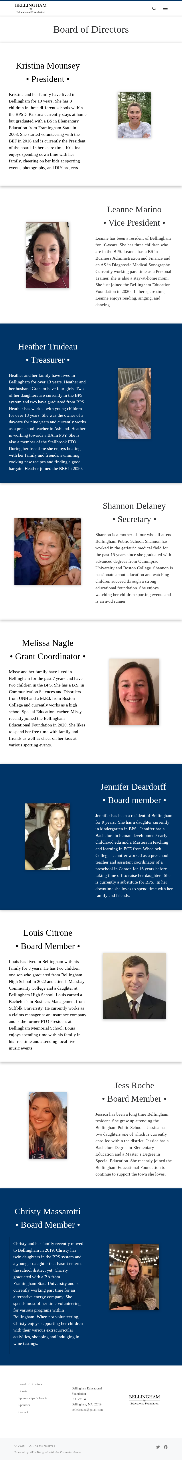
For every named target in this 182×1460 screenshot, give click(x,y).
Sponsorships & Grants (32, 1398)
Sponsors (24, 1405)
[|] (30, 8)
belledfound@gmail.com (87, 1409)
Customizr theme (70, 1452)
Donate (22, 1391)
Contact (23, 1412)
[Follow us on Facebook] (166, 1447)
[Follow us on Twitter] (158, 1447)
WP (32, 1452)
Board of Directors (30, 1384)
